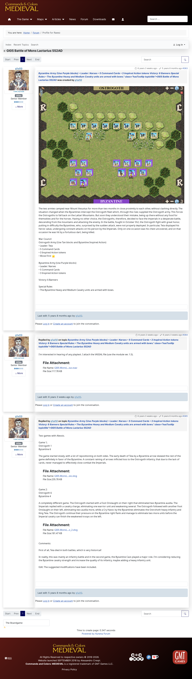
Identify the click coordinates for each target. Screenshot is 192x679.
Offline (19, 95)
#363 (185, 68)
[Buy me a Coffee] (155, 656)
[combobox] (167, 19)
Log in (46, 323)
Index (8, 44)
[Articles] (62, 19)
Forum (84, 19)
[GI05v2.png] (111, 144)
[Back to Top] (187, 673)
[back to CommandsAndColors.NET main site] (136, 656)
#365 (185, 416)
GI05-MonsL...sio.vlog (65, 475)
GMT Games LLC (104, 663)
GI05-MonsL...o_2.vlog (66, 529)
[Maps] (45, 19)
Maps (40, 19)
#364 (185, 335)
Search (34, 44)
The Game (23, 19)
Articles (56, 19)
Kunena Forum (102, 633)
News (72, 19)
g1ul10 (18, 68)
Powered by (88, 633)
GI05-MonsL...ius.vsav (65, 367)
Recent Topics (21, 44)
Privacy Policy (69, 669)
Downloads (99, 19)
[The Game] (30, 19)
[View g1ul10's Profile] (19, 79)
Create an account (63, 323)
